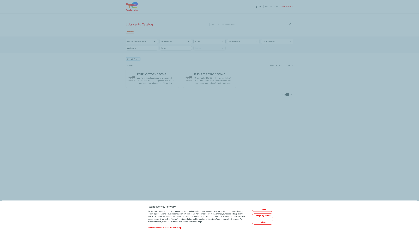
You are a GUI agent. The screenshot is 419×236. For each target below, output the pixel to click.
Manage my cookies (262, 216)
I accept (263, 209)
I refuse (263, 222)
